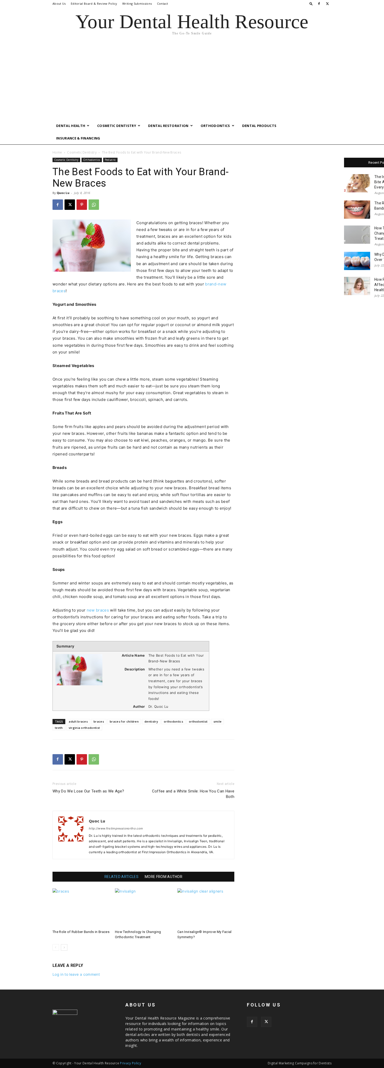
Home (57, 152)
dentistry (151, 721)
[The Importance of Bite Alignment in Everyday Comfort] (357, 183)
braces (99, 721)
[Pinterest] (82, 204)
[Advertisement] (192, 80)
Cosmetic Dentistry (116, 125)
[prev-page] (56, 947)
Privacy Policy (130, 1063)
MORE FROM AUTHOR (163, 876)
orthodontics (173, 721)
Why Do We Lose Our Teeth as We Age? (88, 791)
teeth (59, 728)
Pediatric (110, 160)
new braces (98, 610)
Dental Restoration (168, 125)
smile (217, 721)
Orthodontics (215, 125)
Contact (162, 3)
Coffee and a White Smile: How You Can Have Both (193, 794)
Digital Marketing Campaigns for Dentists (299, 1063)
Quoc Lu (63, 193)
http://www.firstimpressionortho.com (116, 828)
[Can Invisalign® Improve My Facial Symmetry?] (205, 907)
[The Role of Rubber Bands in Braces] (81, 907)
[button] (311, 3)
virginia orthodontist (84, 728)
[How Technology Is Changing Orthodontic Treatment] (143, 907)
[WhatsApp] (94, 204)
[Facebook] (319, 3)
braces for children (124, 721)
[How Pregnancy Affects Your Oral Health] (357, 286)
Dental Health (70, 125)
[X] (327, 3)
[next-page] (64, 947)
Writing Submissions (137, 3)
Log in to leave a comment (76, 974)
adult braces (78, 721)
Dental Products (259, 125)
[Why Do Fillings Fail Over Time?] (357, 261)
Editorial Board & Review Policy (94, 3)
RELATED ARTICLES (121, 876)
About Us (59, 3)
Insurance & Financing (78, 138)
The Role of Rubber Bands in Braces (81, 932)
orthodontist (198, 721)
